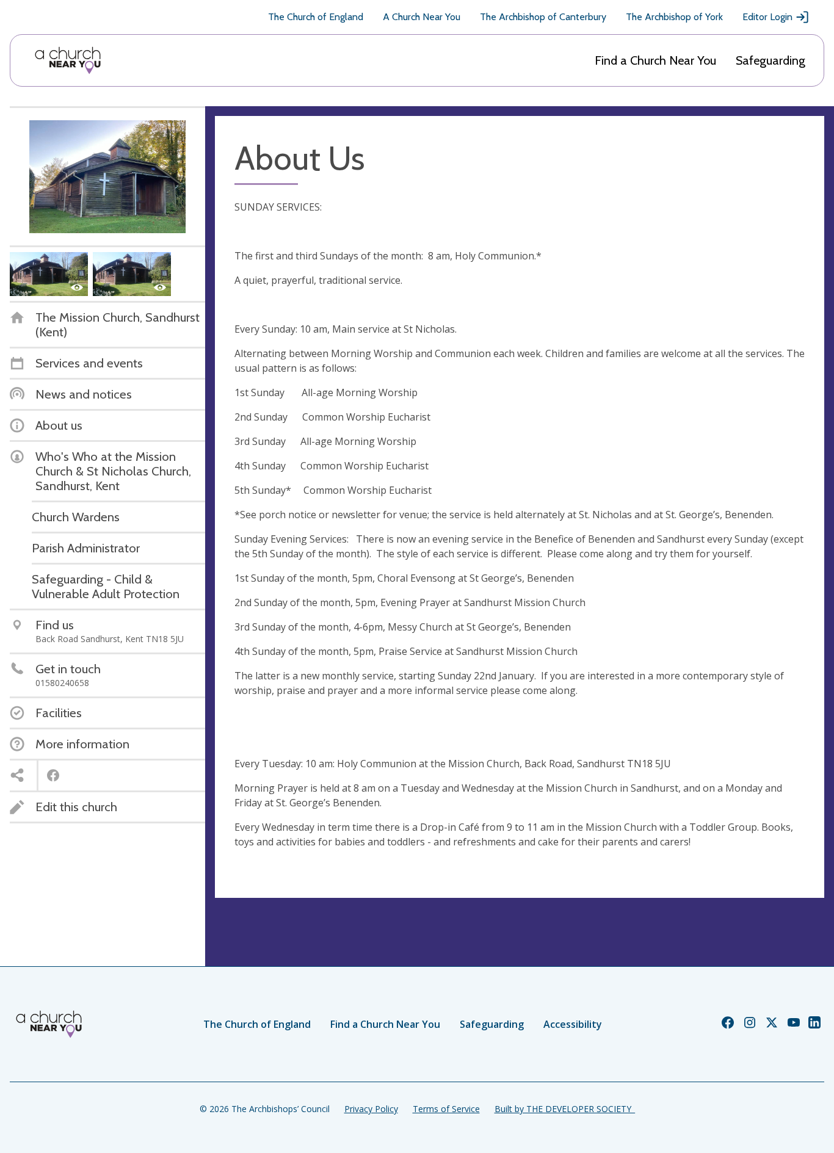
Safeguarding (770, 60)
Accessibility (572, 1024)
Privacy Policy (371, 1109)
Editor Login (767, 17)
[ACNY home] (68, 60)
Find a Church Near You (655, 60)
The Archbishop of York (674, 17)
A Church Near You (421, 17)
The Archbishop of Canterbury (543, 17)
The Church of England (315, 17)
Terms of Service (446, 1109)
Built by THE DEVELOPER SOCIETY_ (565, 1109)
